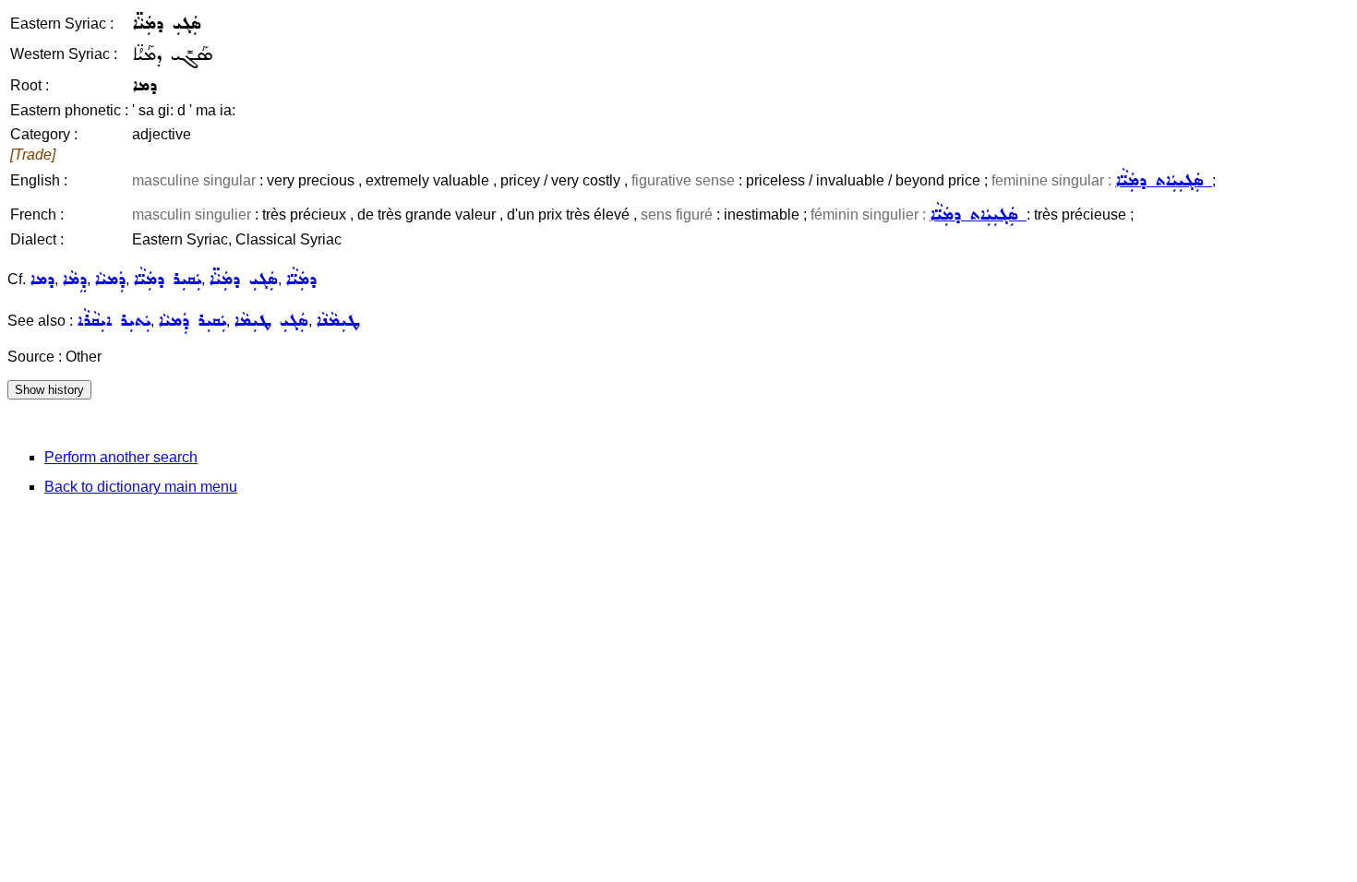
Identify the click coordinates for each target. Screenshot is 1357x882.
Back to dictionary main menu (140, 487)
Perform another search (121, 457)
